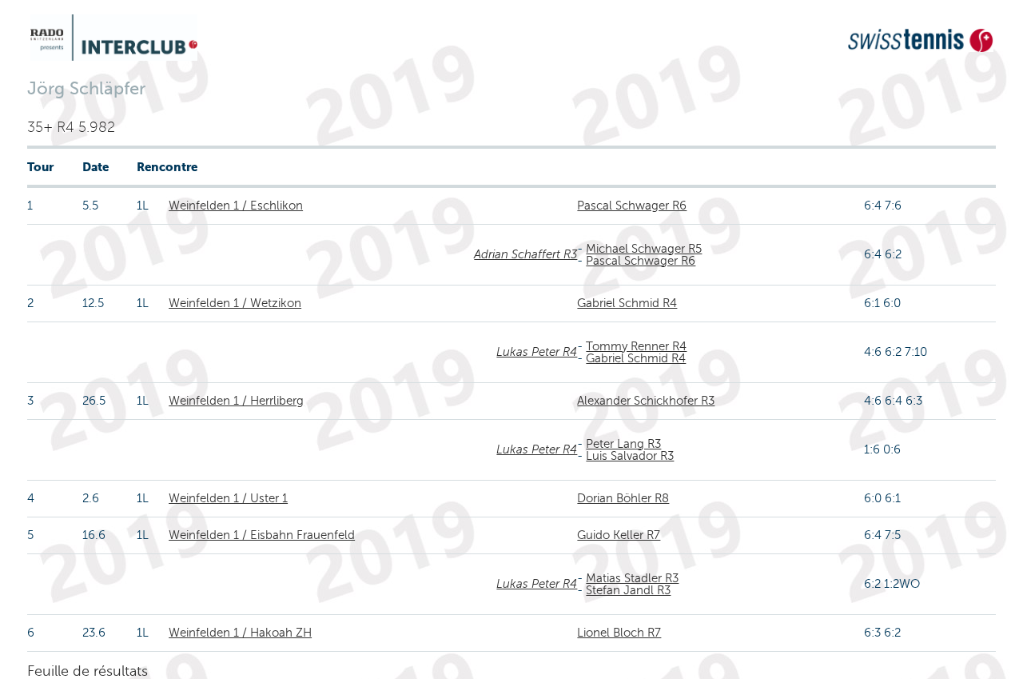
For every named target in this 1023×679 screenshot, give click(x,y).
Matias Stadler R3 (632, 578)
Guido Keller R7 (618, 535)
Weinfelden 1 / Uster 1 (228, 498)
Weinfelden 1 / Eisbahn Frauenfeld (262, 535)
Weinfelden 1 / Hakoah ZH (240, 632)
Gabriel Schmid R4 (627, 303)
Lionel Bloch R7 (619, 632)
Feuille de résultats (87, 671)
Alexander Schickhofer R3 (646, 400)
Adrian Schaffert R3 (525, 254)
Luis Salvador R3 (630, 455)
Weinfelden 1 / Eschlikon (236, 205)
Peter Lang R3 (623, 443)
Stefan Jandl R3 (628, 590)
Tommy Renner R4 (636, 346)
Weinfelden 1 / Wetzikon (235, 303)
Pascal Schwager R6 (632, 205)
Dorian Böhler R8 (623, 498)
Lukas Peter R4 (536, 351)
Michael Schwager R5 (644, 248)
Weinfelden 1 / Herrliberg (236, 400)
